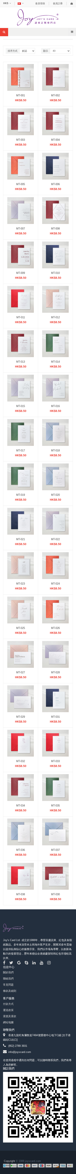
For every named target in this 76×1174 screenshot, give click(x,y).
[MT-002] (55, 77)
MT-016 (55, 406)
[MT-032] (20, 742)
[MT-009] (20, 254)
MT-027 (20, 672)
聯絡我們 (8, 978)
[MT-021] (20, 521)
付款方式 (8, 1003)
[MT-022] (55, 521)
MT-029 (20, 716)
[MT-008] (55, 210)
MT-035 (55, 805)
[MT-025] (20, 609)
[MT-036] (20, 831)
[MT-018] (55, 432)
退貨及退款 (9, 1016)
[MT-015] (20, 387)
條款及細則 (9, 990)
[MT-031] (55, 698)
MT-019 (20, 494)
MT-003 (20, 139)
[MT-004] (55, 121)
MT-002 (55, 95)
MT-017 (20, 450)
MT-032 (20, 761)
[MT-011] (20, 299)
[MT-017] (20, 432)
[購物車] (72, 3)
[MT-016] (55, 387)
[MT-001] (20, 77)
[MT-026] (55, 609)
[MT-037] (55, 831)
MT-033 (55, 761)
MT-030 (55, 894)
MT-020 (55, 494)
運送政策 (8, 1010)
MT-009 (20, 272)
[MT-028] (55, 654)
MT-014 (55, 361)
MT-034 (20, 805)
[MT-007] (20, 210)
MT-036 (20, 849)
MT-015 (20, 406)
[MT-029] (20, 698)
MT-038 (20, 894)
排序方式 (12, 50)
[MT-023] (20, 565)
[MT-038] (20, 876)
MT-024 (55, 583)
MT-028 (55, 672)
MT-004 (55, 139)
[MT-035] (55, 787)
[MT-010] (55, 254)
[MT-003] (20, 121)
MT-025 (20, 628)
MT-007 (20, 228)
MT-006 (55, 184)
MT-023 (20, 583)
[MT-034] (20, 787)
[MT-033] (55, 742)
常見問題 (8, 984)
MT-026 (55, 628)
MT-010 (55, 272)
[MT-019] (20, 476)
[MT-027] (20, 654)
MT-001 (20, 95)
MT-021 (20, 539)
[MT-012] (55, 299)
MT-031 (55, 716)
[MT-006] (55, 166)
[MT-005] (20, 166)
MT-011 (20, 317)
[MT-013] (20, 343)
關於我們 (8, 972)
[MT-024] (55, 565)
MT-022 (55, 539)
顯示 (45, 50)
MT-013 (20, 361)
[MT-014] (55, 343)
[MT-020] (55, 476)
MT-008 (55, 228)
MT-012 (55, 317)
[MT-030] (55, 876)
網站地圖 (8, 1022)
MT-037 (55, 849)
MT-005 (20, 184)
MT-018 (55, 450)
